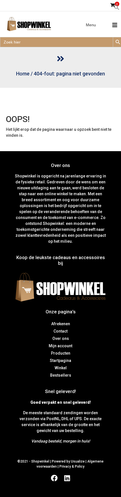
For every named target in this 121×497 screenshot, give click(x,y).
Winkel (61, 368)
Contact (60, 331)
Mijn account (60, 346)
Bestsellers (60, 375)
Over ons (60, 338)
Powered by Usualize (68, 461)
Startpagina (60, 360)
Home (23, 74)
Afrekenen (60, 324)
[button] (117, 7)
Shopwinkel (40, 461)
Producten (60, 353)
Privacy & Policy (71, 466)
